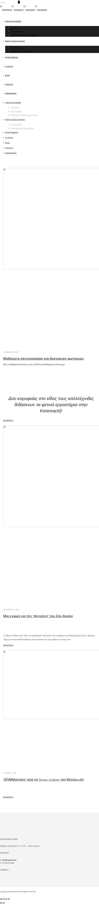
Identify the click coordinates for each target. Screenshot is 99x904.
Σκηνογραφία (16, 31)
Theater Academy (13, 21)
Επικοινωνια (10, 93)
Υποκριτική (14, 27)
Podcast (9, 84)
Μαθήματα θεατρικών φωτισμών (24, 35)
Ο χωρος (9, 66)
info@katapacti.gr (9, 860)
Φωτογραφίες (16, 47)
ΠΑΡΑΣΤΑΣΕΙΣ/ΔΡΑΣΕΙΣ (15, 41)
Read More (8, 420)
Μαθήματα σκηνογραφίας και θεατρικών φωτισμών (43, 358)
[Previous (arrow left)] (1, 902)
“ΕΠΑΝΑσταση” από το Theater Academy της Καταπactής (43, 779)
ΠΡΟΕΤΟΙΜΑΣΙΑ (11, 57)
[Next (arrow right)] (4, 902)
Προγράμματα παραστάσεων (22, 51)
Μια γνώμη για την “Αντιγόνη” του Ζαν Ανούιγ (38, 616)
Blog (7, 75)
